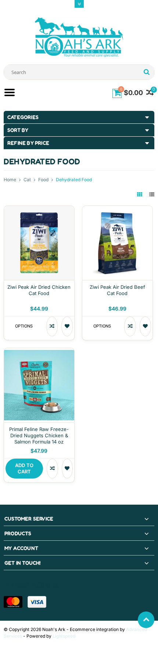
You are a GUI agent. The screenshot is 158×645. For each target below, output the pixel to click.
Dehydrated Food (74, 179)
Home (10, 179)
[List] (151, 194)
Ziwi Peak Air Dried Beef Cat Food (117, 290)
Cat (27, 179)
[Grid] (140, 194)
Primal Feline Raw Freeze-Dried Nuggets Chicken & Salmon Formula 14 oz (39, 435)
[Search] (146, 72)
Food (43, 179)
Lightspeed (64, 636)
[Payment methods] (13, 602)
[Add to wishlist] (67, 326)
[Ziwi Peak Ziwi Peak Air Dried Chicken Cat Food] (39, 210)
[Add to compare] (52, 326)
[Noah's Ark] (79, 37)
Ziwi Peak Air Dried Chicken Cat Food (39, 290)
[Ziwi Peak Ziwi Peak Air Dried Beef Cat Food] (117, 210)
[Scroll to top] (146, 619)
